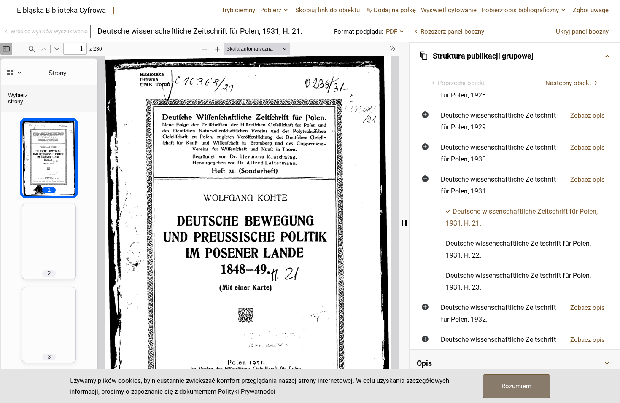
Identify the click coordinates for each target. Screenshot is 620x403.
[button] (515, 56)
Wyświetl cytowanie (449, 10)
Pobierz (270, 10)
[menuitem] (502, 121)
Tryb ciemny (238, 10)
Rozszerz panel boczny (452, 31)
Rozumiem (516, 386)
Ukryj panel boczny (582, 31)
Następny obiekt (568, 83)
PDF (391, 31)
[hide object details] (404, 222)
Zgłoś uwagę (591, 10)
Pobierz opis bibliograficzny (520, 10)
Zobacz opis (587, 115)
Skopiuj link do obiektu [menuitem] (327, 10)
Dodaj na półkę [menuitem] (395, 10)
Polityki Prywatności (246, 391)
